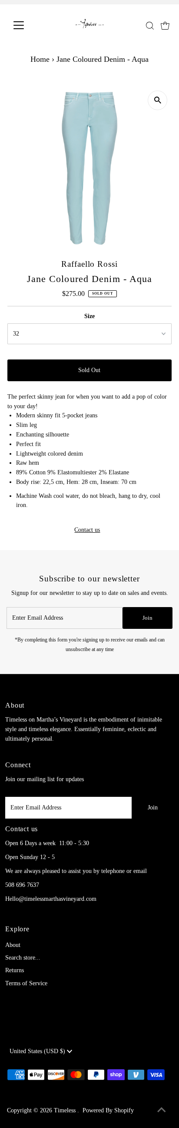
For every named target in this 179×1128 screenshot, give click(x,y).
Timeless (65, 1110)
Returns (14, 970)
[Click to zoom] (157, 100)
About (12, 945)
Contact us (87, 530)
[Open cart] (165, 25)
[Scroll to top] (161, 1110)
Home (40, 59)
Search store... (22, 957)
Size (89, 316)
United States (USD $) (38, 1051)
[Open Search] (149, 25)
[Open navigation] (26, 25)
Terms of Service (26, 983)
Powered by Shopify (108, 1110)
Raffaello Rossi (89, 264)
